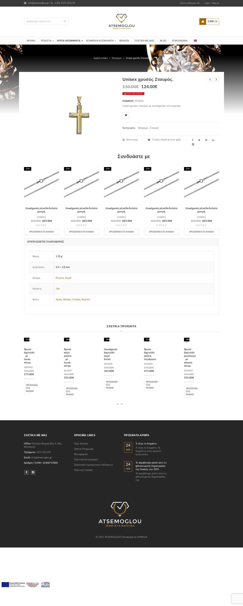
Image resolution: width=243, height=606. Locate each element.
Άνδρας (67, 299)
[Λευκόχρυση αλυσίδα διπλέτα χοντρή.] (41, 185)
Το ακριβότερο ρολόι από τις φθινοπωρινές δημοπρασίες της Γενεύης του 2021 (151, 466)
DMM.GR (142, 537)
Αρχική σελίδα (101, 58)
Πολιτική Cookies (83, 470)
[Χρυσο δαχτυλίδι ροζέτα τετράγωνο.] (146, 342)
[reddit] (193, 144)
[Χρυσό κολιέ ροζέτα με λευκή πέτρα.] (66, 342)
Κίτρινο (60, 278)
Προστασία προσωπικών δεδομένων (93, 465)
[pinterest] (206, 140)
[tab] (45, 242)
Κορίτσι (86, 299)
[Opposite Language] (195, 41)
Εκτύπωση (132, 140)
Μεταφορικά (81, 454)
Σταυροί (154, 128)
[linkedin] (213, 140)
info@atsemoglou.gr (38, 3)
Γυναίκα (76, 299)
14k (58, 289)
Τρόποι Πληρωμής (84, 449)
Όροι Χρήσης (81, 444)
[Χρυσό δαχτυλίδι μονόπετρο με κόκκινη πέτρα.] (186, 342)
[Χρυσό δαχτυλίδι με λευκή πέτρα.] (26, 342)
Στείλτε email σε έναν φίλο (166, 140)
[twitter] (199, 140)
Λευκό (68, 278)
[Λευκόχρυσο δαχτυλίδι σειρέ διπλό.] (106, 342)
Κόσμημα (117, 58)
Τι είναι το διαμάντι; (146, 444)
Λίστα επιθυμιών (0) (190, 3)
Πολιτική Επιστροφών (86, 460)
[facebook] (192, 140)
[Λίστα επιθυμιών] (125, 115)
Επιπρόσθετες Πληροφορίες (45, 242)
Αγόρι (59, 299)
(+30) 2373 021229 (65, 3)
